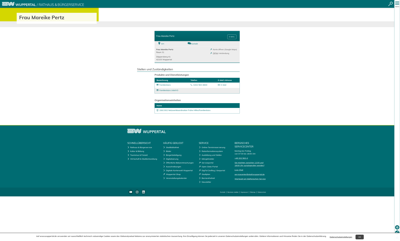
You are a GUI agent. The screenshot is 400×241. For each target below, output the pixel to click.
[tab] (169, 43)
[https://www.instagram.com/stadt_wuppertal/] (137, 191)
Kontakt (222, 192)
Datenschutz (262, 192)
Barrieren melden (233, 192)
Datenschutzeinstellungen (341, 237)
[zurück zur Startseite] (8, 4)
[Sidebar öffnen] (397, 3)
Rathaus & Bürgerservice (61, 5)
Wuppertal (25, 5)
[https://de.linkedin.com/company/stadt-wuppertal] (143, 191)
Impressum (244, 192)
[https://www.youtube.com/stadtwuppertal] (130, 191)
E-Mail (232, 37)
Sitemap (252, 192)
